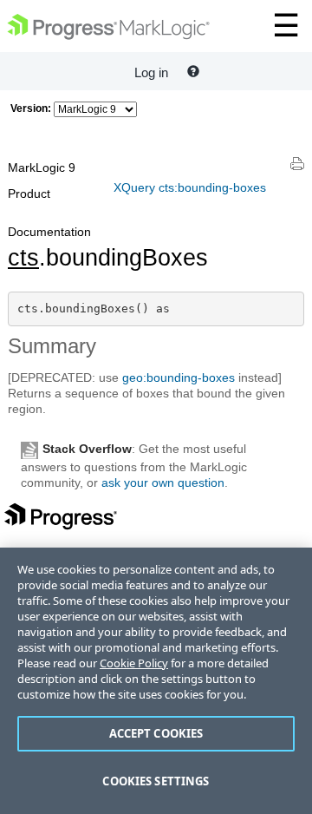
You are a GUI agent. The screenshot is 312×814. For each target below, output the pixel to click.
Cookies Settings (155, 781)
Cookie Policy (134, 663)
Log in (151, 72)
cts (23, 258)
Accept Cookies (156, 733)
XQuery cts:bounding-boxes (190, 187)
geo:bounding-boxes (178, 377)
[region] (156, 681)
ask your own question (162, 482)
